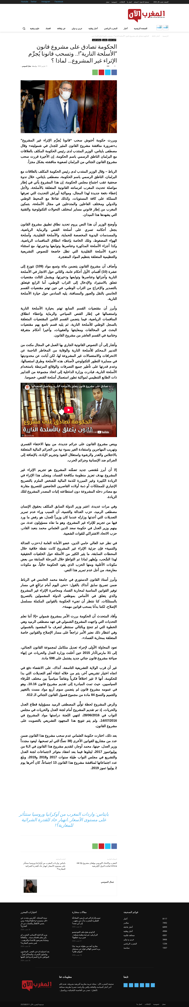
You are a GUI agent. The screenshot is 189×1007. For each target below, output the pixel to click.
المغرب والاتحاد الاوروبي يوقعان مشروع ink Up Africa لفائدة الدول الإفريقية (97, 864)
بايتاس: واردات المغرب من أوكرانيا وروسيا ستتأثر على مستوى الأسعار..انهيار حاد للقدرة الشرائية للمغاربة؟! (64, 820)
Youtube (24, 1)
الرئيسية (165, 36)
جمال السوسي (26, 66)
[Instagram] (53, 1)
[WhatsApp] (95, 72)
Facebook (59, 1)
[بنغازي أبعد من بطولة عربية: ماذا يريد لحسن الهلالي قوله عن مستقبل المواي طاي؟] (110, 949)
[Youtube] (29, 1)
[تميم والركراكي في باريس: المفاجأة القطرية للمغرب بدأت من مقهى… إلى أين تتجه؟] (110, 921)
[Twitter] (40, 1)
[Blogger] (153, 985)
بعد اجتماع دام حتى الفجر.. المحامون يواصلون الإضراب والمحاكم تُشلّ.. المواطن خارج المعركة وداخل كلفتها (35, 954)
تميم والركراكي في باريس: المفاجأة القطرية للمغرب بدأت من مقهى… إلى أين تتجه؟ (86, 920)
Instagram (46, 1)
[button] (24, 28)
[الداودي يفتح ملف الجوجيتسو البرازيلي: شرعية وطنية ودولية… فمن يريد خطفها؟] (110, 935)
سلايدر (105, 40)
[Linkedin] (136, 985)
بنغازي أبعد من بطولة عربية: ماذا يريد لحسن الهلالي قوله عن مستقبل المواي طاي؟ (86, 949)
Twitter (34, 1)
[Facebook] (66, 1)
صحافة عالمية (97, 40)
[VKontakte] (126, 985)
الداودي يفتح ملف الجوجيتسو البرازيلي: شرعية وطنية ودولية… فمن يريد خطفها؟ (85, 935)
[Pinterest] (101, 72)
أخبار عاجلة (156, 36)
